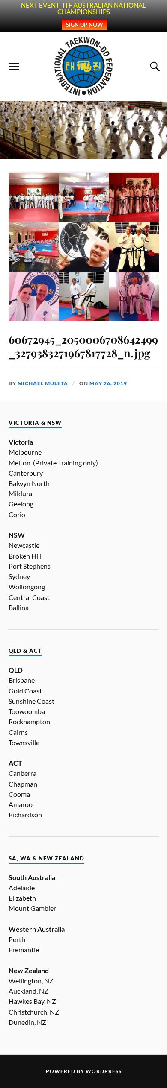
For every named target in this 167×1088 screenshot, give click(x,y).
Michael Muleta (43, 383)
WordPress (104, 1071)
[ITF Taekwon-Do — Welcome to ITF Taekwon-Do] (83, 66)
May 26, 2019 (108, 383)
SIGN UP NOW (84, 24)
